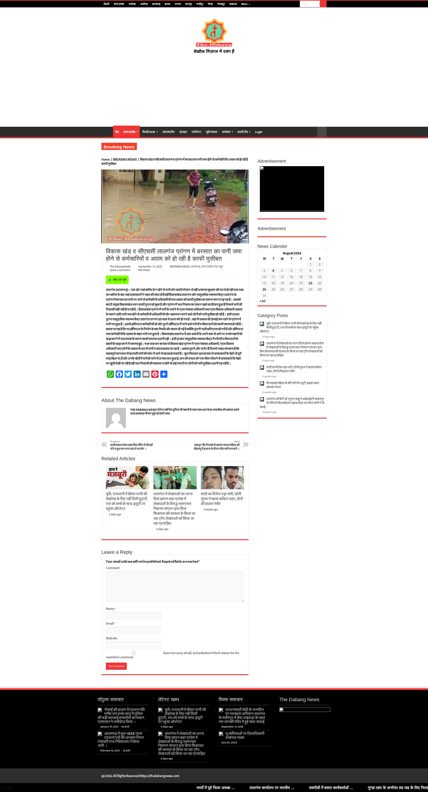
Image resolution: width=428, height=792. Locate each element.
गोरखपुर (221, 4)
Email (110, 624)
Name (111, 609)
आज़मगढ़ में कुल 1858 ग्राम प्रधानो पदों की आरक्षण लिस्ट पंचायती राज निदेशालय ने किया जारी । (121, 739)
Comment (112, 568)
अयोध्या (132, 4)
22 (310, 283)
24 (264, 289)
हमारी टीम (243, 132)
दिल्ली (106, 4)
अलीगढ (144, 4)
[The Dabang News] (214, 34)
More (244, 4)
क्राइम (183, 132)
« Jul (262, 301)
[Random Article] (322, 132)
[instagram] (296, 4)
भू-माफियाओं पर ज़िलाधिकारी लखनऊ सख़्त (244, 735)
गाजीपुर (199, 4)
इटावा (167, 4)
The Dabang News (120, 266)
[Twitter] (288, 4)
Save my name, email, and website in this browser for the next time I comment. (172, 655)
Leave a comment (120, 270)
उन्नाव (178, 4)
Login (258, 132)
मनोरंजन (196, 132)
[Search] (323, 4)
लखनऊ (233, 4)
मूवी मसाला (211, 132)
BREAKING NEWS (125, 160)
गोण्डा (210, 4)
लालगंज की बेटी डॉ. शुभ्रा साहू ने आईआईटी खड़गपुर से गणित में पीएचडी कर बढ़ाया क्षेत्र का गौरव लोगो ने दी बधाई (292, 403)
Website (111, 638)
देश (117, 132)
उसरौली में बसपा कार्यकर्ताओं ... (293, 787)
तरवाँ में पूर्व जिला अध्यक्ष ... (178, 787)
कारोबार (226, 132)
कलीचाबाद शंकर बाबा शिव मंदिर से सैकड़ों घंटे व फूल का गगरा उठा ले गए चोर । (131, 445)
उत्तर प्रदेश (119, 4)
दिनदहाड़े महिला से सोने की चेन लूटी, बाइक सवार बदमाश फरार (292, 385)
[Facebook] (284, 4)
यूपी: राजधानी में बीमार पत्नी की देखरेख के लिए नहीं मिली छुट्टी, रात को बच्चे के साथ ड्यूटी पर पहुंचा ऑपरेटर (127, 501)
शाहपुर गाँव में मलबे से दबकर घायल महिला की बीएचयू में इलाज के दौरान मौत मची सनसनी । (217, 445)
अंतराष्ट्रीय (168, 132)
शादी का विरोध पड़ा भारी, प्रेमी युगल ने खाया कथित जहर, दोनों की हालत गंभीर (222, 498)
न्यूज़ (220, 266)
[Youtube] (292, 4)
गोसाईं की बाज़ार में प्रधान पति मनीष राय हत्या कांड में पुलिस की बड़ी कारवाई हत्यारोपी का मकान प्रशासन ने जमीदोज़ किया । (121, 715)
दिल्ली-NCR (148, 132)
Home (105, 160)
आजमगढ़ (156, 4)
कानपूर (188, 4)
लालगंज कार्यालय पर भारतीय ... (234, 787)
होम (107, 131)
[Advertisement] (214, 90)
